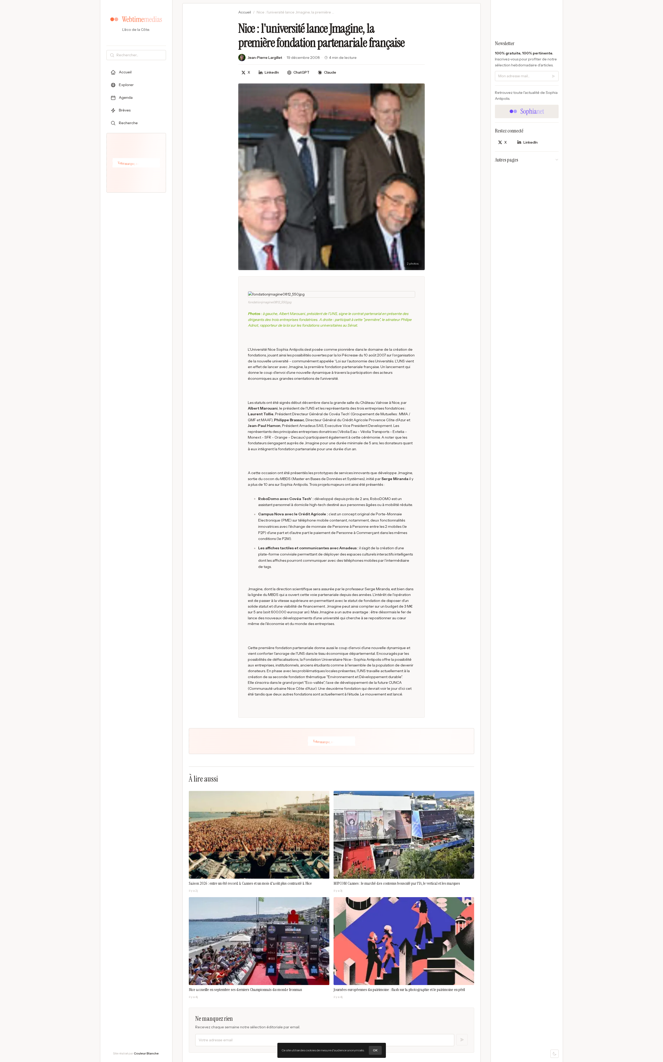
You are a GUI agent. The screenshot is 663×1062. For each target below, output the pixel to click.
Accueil (244, 12)
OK (375, 1050)
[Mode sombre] (554, 1054)
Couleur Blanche (146, 1053)
